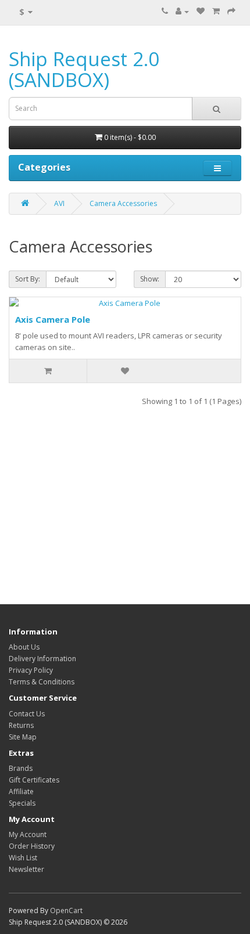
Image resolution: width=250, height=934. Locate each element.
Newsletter (26, 869)
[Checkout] (231, 11)
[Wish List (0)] (201, 11)
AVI (59, 203)
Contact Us (27, 714)
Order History (32, 846)
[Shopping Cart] (216, 11)
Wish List (23, 858)
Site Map (23, 737)
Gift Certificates (34, 780)
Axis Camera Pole (52, 319)
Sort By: (27, 279)
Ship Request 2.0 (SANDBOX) (84, 69)
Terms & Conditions (41, 682)
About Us (24, 647)
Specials (22, 803)
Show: (149, 279)
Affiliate (21, 791)
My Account (28, 834)
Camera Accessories (123, 203)
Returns (21, 725)
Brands (21, 768)
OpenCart (66, 910)
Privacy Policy (31, 670)
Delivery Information (42, 658)
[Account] (182, 11)
